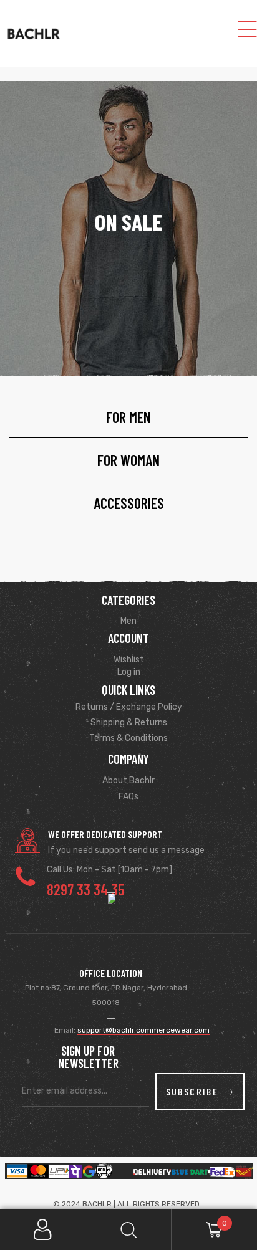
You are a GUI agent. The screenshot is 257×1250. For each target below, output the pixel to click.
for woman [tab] (128, 460)
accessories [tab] (129, 503)
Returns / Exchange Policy (128, 707)
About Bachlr (128, 780)
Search (128, 1229)
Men (128, 621)
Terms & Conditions (128, 738)
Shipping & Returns (128, 722)
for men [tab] (128, 417)
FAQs (128, 796)
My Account (42, 1229)
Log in (128, 672)
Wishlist (129, 659)
